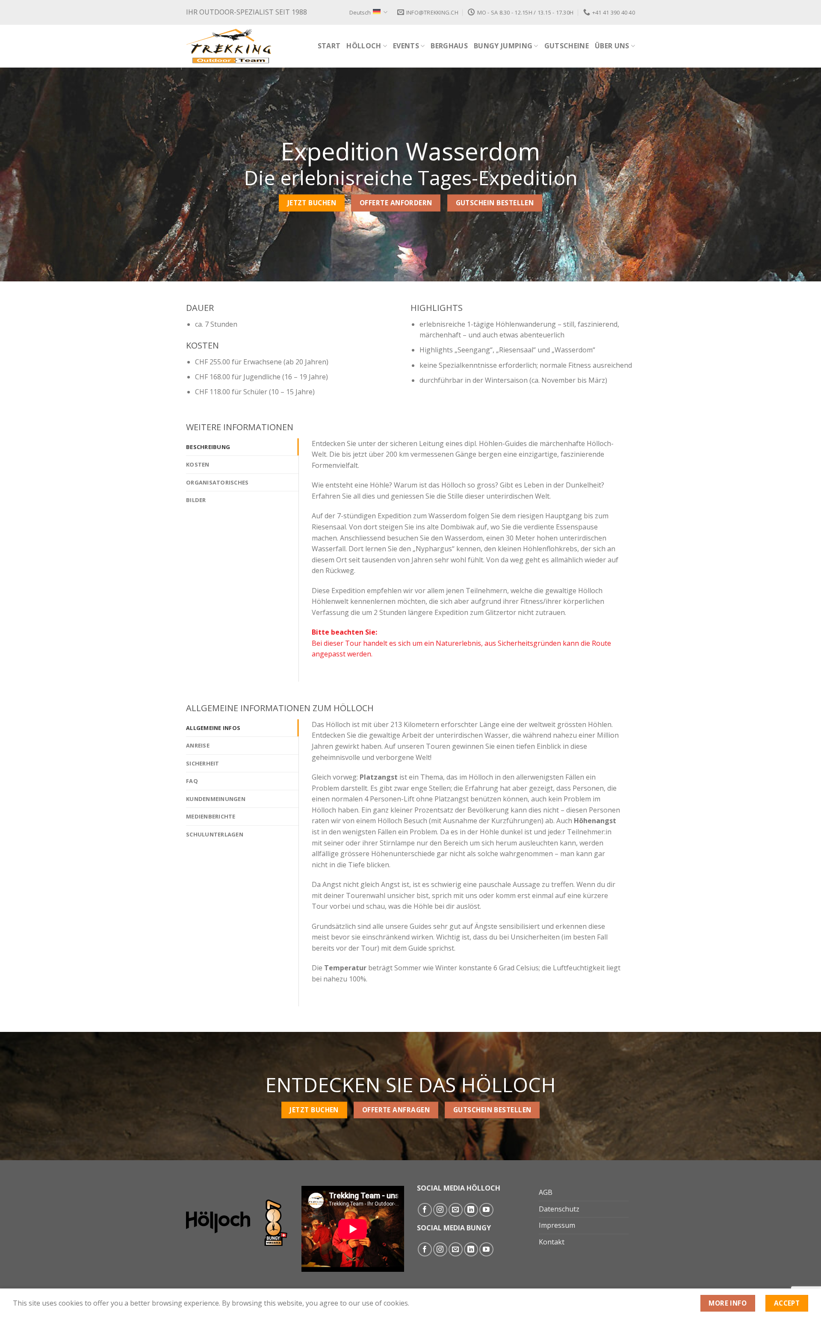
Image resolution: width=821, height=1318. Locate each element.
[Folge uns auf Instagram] (440, 1210)
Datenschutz (559, 1209)
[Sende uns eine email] (456, 1210)
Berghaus (449, 45)
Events (406, 45)
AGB (545, 1192)
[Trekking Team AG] (229, 46)
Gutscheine (566, 45)
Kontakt (551, 1242)
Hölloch (363, 45)
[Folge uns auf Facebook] (425, 1210)
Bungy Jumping (503, 45)
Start (329, 45)
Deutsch (360, 12)
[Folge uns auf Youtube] (486, 1210)
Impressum (557, 1225)
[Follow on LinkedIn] (471, 1210)
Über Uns (612, 45)
